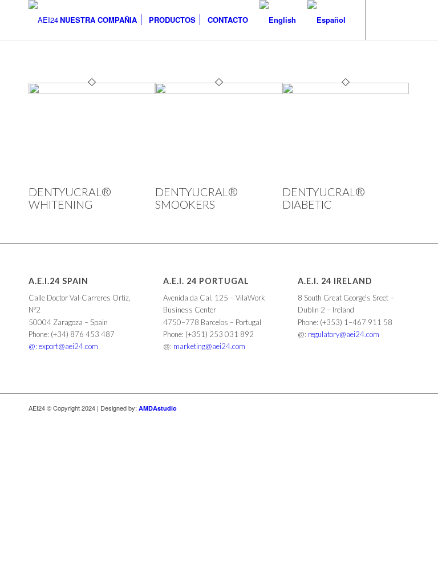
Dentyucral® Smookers (196, 198)
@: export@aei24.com (63, 346)
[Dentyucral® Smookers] (218, 91)
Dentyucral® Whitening (70, 198)
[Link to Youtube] (400, 19)
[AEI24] (43, 20)
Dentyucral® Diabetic (323, 198)
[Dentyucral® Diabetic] (345, 91)
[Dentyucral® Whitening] (92, 91)
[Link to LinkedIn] (383, 19)
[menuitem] (98, 20)
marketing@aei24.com (209, 346)
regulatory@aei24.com (343, 334)
